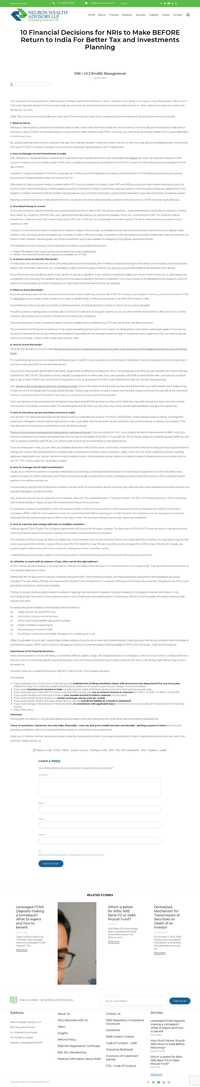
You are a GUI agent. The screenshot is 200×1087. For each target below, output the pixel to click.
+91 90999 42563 (65, 3)
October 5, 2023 (161, 933)
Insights (153, 14)
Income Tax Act (79, 750)
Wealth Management (108, 73)
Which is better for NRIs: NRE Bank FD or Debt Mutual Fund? (122, 913)
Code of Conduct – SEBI (121, 1043)
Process (113, 14)
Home (91, 14)
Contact (177, 14)
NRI (117, 750)
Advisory (127, 14)
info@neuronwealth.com (102, 3)
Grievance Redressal (119, 1049)
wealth (162, 750)
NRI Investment (130, 750)
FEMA (65, 750)
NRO (143, 750)
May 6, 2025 (113, 924)
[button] (22, 950)
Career (166, 14)
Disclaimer (113, 1030)
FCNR (56, 750)
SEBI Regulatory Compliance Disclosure (125, 1022)
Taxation (152, 750)
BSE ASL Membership (72, 1052)
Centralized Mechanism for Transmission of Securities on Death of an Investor (167, 917)
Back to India (44, 750)
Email (42, 819)
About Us (64, 1013)
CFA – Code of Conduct (121, 1066)
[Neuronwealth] (39, 15)
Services (140, 14)
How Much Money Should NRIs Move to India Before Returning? (168, 1044)
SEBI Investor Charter (120, 1036)
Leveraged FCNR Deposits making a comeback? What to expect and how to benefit (30, 917)
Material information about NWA (79, 1059)
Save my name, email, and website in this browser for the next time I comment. (72, 855)
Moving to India (98, 750)
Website (42, 835)
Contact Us (113, 1013)
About (102, 14)
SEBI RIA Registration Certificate (79, 1046)
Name (42, 803)
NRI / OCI (82, 73)
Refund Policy (67, 1039)
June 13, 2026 (21, 933)
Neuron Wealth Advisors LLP (37, 1082)
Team (61, 1026)
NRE (110, 750)
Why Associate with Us (73, 1020)
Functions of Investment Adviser (122, 1057)
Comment (43, 775)
